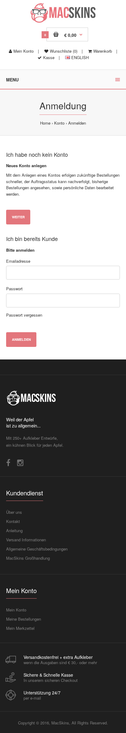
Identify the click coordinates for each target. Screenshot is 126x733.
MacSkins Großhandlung (28, 558)
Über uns (14, 512)
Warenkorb (102, 51)
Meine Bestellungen (23, 619)
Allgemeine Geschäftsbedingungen (37, 549)
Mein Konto (23, 51)
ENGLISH (79, 57)
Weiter (18, 217)
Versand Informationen (26, 540)
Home (45, 123)
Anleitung (14, 530)
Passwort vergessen (24, 315)
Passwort (14, 288)
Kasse (48, 57)
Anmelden (77, 123)
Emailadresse (18, 261)
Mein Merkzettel (20, 628)
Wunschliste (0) (63, 51)
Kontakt (13, 521)
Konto (59, 123)
